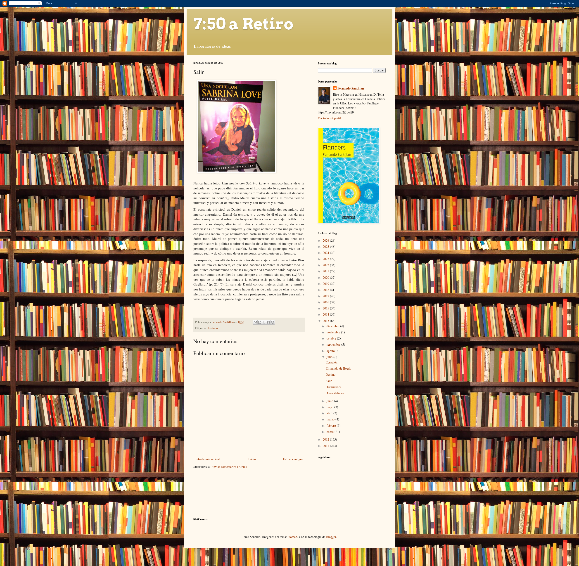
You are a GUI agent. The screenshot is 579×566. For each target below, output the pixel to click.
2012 (326, 439)
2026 (326, 240)
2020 (326, 277)
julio (330, 357)
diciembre (333, 326)
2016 (326, 302)
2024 (326, 252)
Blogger (331, 537)
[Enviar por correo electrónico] (255, 322)
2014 (326, 314)
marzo (331, 419)
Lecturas (213, 328)
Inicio (252, 459)
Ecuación (331, 362)
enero (331, 431)
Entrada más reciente (208, 459)
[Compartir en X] (264, 322)
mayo (330, 407)
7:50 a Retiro (243, 23)
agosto (331, 351)
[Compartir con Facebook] (268, 322)
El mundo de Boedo (338, 368)
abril (330, 413)
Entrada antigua (293, 459)
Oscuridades (333, 387)
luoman (292, 537)
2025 (326, 246)
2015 (326, 308)
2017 (326, 296)
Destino (330, 374)
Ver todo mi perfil (329, 118)
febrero (332, 425)
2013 (326, 320)
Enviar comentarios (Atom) (229, 467)
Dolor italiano (335, 393)
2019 (326, 283)
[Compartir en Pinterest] (272, 322)
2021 (326, 271)
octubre (332, 338)
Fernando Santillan (350, 88)
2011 (326, 445)
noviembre (334, 332)
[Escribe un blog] (259, 322)
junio (330, 401)
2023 (326, 259)
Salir (329, 381)
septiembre (334, 344)
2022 (326, 265)
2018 (326, 290)
